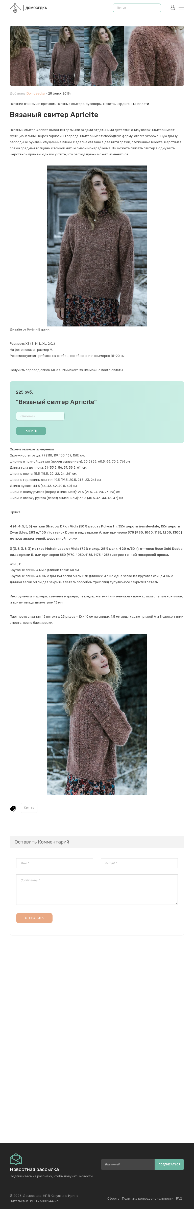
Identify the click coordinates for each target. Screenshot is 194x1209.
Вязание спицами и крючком (32, 104)
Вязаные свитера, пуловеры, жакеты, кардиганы (95, 104)
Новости (142, 104)
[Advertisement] (97, 1080)
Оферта (113, 1198)
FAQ (179, 1198)
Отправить (34, 918)
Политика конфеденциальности (148, 1198)
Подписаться (169, 1164)
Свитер (29, 807)
